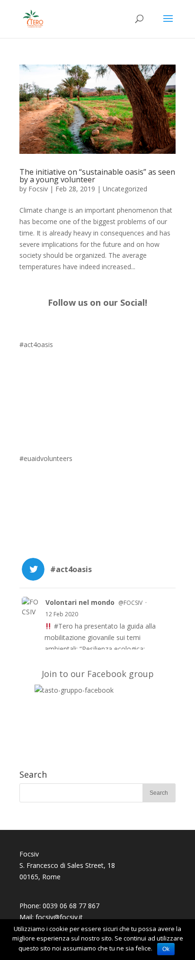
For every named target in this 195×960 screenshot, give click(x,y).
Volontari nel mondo (80, 602)
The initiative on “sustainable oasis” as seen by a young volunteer (97, 176)
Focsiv (38, 188)
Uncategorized (125, 188)
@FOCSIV (130, 603)
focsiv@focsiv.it (59, 917)
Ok (165, 949)
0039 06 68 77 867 (71, 905)
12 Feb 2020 (61, 614)
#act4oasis (36, 344)
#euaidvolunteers (45, 458)
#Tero (63, 626)
